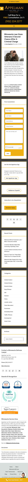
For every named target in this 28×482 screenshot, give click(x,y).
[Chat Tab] (14, 241)
